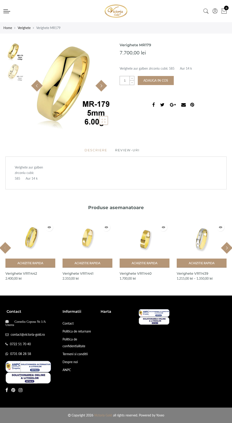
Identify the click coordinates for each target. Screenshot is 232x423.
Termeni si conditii (75, 354)
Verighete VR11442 (21, 273)
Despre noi (70, 362)
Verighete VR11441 (78, 273)
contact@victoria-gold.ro (28, 334)
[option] (69, 86)
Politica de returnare (77, 331)
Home (7, 28)
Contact (68, 323)
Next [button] (101, 86)
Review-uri (127, 150)
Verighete (24, 28)
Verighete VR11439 (192, 273)
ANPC (67, 370)
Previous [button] (37, 86)
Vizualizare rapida (49, 227)
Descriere (96, 150)
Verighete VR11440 (136, 273)
